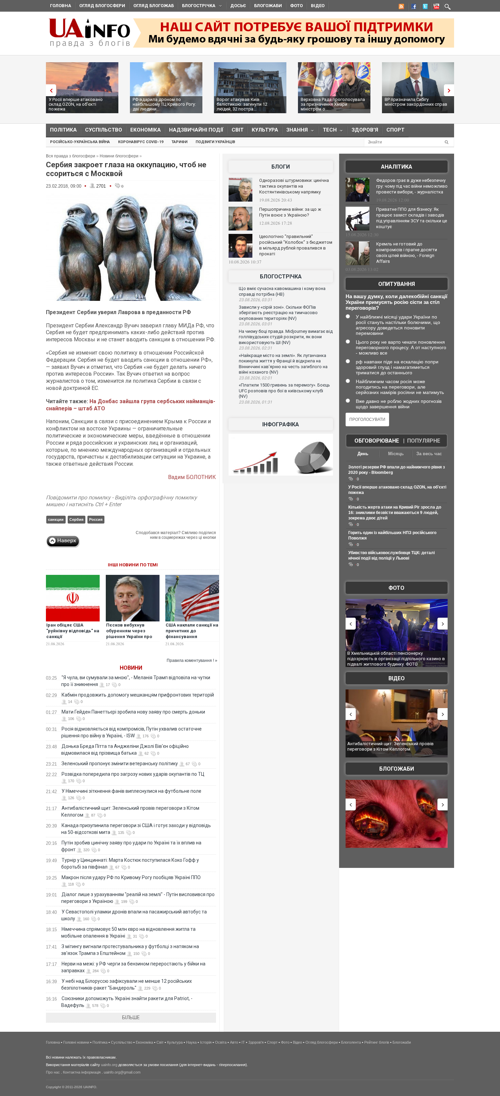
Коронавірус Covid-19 (140, 142)
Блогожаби (268, 5)
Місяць (396, 453)
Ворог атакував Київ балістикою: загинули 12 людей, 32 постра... (242, 104)
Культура (265, 130)
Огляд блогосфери (102, 5)
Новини (131, 668)
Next (450, 90)
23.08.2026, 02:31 (255, 348)
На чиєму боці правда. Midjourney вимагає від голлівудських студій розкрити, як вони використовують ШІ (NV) (286, 337)
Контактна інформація (82, 1072)
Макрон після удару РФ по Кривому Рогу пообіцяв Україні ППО (131, 877)
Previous (49, 90)
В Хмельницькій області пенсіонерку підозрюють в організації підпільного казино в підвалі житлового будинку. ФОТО (396, 658)
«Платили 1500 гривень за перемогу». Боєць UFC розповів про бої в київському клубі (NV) (284, 390)
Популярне (423, 441)
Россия (95, 519)
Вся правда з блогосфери (70, 156)
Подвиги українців (215, 142)
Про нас (53, 1072)
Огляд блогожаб (153, 5)
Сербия (76, 519)
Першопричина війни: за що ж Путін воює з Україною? (290, 212)
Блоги (280, 167)
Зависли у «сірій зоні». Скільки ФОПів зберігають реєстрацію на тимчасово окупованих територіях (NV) (278, 313)
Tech (328, 131)
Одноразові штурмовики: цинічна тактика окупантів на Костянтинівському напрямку (294, 186)
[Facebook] (412, 7)
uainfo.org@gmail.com (122, 1072)
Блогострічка (196, 6)
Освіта (221, 1042)
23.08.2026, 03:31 (255, 299)
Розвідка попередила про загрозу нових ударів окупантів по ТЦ (133, 774)
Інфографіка (280, 424)
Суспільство (103, 130)
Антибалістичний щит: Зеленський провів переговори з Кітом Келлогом (390, 746)
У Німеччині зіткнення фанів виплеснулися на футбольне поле (131, 791)
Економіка (145, 130)
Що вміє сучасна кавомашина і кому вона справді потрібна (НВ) (282, 291)
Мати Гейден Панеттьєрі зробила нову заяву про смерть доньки (133, 712)
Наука (191, 1042)
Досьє (238, 5)
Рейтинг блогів (376, 1042)
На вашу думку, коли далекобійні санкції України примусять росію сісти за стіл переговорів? (396, 302)
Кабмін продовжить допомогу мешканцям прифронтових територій (138, 695)
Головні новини (76, 1042)
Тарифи (179, 142)
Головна (60, 5)
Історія (206, 1042)
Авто (234, 1042)
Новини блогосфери (119, 156)
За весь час (429, 453)
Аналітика (396, 167)
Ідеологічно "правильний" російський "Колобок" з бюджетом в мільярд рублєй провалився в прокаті (295, 245)
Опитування (396, 284)
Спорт (395, 130)
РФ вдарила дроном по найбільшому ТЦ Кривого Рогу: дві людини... (164, 104)
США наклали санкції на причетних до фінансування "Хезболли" (192, 633)
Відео (317, 5)
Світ (238, 130)
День (362, 453)
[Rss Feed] (400, 7)
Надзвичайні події (196, 130)
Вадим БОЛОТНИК (192, 477)
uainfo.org (109, 1065)
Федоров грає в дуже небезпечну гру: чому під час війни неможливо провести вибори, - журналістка (412, 186)
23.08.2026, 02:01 (255, 378)
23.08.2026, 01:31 (255, 402)
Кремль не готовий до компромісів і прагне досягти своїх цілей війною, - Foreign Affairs (406, 252)
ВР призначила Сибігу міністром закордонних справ (416, 102)
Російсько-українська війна (80, 142)
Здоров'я (365, 130)
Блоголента (351, 1042)
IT (243, 1042)
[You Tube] (435, 7)
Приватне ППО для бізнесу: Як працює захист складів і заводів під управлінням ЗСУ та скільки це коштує (411, 218)
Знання (295, 131)
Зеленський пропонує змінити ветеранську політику (120, 763)
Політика (63, 130)
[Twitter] (424, 7)
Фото (296, 5)
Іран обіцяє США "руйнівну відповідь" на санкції (72, 630)
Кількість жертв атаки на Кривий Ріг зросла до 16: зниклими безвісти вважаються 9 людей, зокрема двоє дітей (394, 512)
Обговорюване (376, 441)
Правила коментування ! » (192, 660)
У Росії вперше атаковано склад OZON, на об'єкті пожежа (76, 104)
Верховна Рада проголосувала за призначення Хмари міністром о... (333, 104)
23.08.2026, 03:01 (255, 324)
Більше (131, 1017)
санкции (56, 519)
